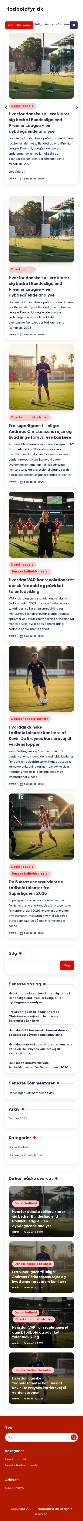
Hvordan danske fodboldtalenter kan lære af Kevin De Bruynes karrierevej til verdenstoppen (41, 1048)
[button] (17, 171)
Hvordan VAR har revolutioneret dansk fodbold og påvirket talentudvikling (41, 585)
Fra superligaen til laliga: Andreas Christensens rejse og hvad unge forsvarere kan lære (40, 431)
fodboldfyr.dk (25, 9)
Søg (13, 953)
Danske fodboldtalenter (29, 417)
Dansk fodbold (22, 105)
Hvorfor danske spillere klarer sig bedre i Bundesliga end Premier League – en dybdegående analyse (39, 997)
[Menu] (76, 9)
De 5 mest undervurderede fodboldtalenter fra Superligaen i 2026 (36, 887)
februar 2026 (18, 1118)
